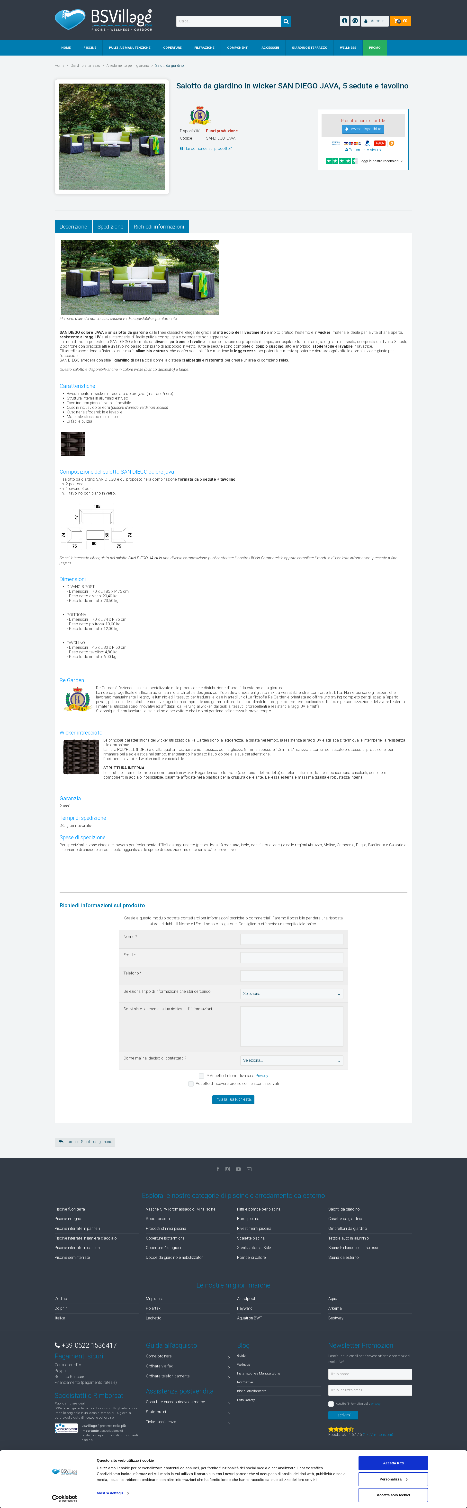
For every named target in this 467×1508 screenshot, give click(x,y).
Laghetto (154, 1318)
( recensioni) (378, 1434)
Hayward (244, 1308)
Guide (241, 1355)
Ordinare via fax (159, 1366)
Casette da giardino (345, 1218)
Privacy (262, 1075)
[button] (375, 21)
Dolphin (61, 1308)
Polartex (153, 1308)
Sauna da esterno (343, 1257)
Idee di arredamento (252, 1391)
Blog (243, 1345)
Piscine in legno (68, 1218)
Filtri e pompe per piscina (259, 1209)
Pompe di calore (251, 1257)
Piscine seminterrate (72, 1257)
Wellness (243, 1364)
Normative (245, 1382)
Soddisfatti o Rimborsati (90, 1396)
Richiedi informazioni (159, 226)
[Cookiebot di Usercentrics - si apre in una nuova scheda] (64, 1498)
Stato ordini (156, 1412)
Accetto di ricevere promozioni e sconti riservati (237, 1083)
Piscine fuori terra (70, 1209)
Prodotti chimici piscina (166, 1228)
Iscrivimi (343, 1415)
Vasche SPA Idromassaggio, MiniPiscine (181, 1209)
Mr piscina (154, 1298)
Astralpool (246, 1298)
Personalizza (391, 1479)
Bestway (335, 1318)
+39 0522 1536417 (88, 1345)
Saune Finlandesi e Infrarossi (353, 1247)
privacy (376, 1403)
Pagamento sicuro (364, 150)
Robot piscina (158, 1218)
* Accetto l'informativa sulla (237, 1075)
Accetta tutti (393, 1463)
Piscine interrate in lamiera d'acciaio (86, 1238)
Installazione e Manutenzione (258, 1373)
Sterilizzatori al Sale (254, 1247)
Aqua (332, 1298)
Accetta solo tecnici (393, 1495)
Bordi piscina (248, 1218)
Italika (60, 1318)
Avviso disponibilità (365, 129)
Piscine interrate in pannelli (77, 1228)
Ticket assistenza (161, 1422)
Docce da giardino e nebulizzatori (175, 1257)
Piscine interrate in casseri (77, 1247)
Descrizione (73, 226)
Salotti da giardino (344, 1209)
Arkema (335, 1308)
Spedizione (110, 226)
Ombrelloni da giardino (347, 1228)
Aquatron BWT (249, 1318)
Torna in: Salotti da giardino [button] (89, 1141)
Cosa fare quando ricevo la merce (175, 1402)
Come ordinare (159, 1356)
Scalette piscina (251, 1238)
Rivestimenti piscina (254, 1228)
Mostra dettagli (110, 1493)
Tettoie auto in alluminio (348, 1238)
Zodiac (61, 1298)
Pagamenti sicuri (79, 1356)
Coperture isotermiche (165, 1238)
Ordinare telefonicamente (168, 1376)
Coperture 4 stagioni (163, 1247)
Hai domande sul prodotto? (207, 148)
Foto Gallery (246, 1400)
